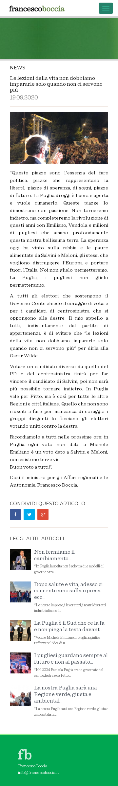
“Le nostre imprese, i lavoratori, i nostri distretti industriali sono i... (70, 597)
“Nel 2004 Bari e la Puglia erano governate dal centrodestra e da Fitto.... (71, 664)
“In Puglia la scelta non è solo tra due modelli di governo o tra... (69, 561)
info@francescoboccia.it (38, 773)
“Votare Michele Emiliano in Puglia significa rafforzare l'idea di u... (69, 632)
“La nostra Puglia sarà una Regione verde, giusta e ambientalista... (71, 700)
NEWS (17, 68)
